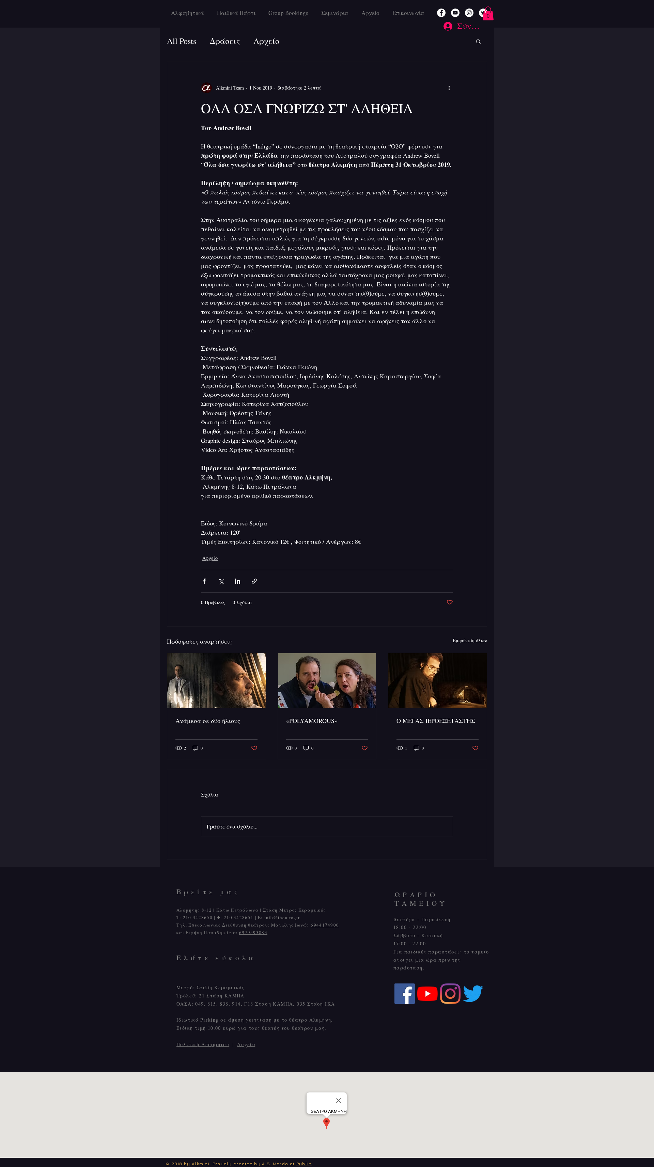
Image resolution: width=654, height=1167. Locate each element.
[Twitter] (473, 993)
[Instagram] (469, 13)
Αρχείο (246, 1044)
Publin (304, 1163)
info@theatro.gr (282, 917)
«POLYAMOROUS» (312, 720)
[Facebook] (441, 13)
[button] (488, 13)
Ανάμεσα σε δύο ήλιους (207, 720)
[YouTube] (455, 13)
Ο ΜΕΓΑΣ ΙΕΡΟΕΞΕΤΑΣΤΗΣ (435, 720)
